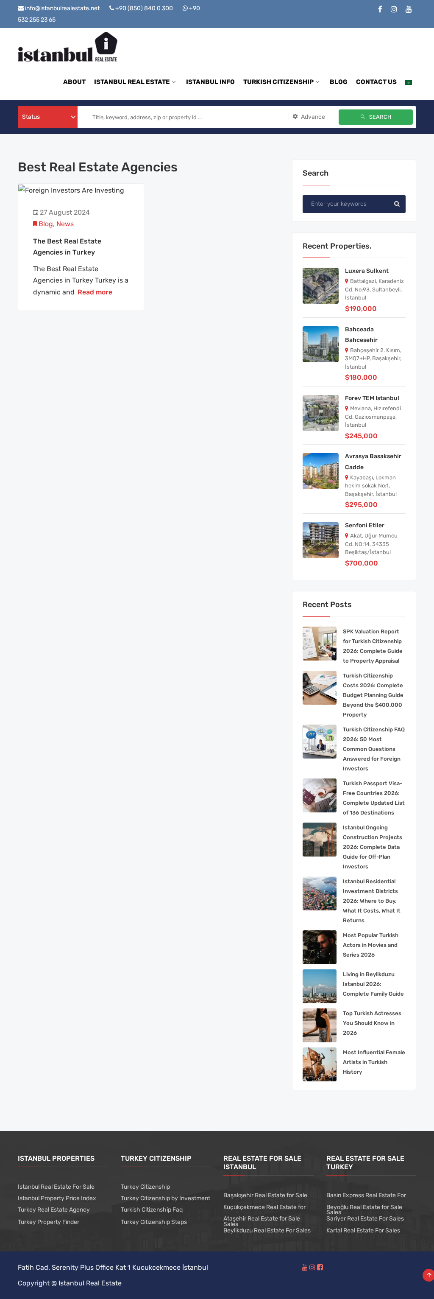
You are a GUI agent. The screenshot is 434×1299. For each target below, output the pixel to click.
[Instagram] (394, 10)
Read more (95, 292)
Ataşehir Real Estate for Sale (261, 1218)
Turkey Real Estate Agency (54, 1209)
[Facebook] (380, 10)
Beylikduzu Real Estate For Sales (267, 1230)
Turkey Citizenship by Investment (165, 1198)
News (65, 224)
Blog (46, 224)
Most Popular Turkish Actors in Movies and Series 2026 (370, 945)
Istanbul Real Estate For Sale (56, 1186)
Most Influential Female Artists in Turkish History (374, 1062)
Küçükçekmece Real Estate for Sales (264, 1216)
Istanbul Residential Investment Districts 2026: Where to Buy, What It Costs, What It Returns (372, 901)
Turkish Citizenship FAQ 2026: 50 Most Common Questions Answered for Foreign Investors (374, 749)
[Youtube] (408, 10)
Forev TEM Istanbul (372, 398)
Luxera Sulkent (367, 270)
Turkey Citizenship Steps (154, 1222)
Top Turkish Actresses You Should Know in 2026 (372, 1023)
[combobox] (48, 117)
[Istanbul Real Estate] (67, 46)
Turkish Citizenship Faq (152, 1209)
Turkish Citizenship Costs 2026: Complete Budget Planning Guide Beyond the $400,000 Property (373, 695)
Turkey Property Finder (48, 1222)
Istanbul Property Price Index (57, 1198)
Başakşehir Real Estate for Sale (265, 1195)
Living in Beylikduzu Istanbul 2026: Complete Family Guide (373, 984)
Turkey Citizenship (145, 1186)
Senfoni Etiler (364, 525)
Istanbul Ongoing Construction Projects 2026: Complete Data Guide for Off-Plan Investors (372, 847)
